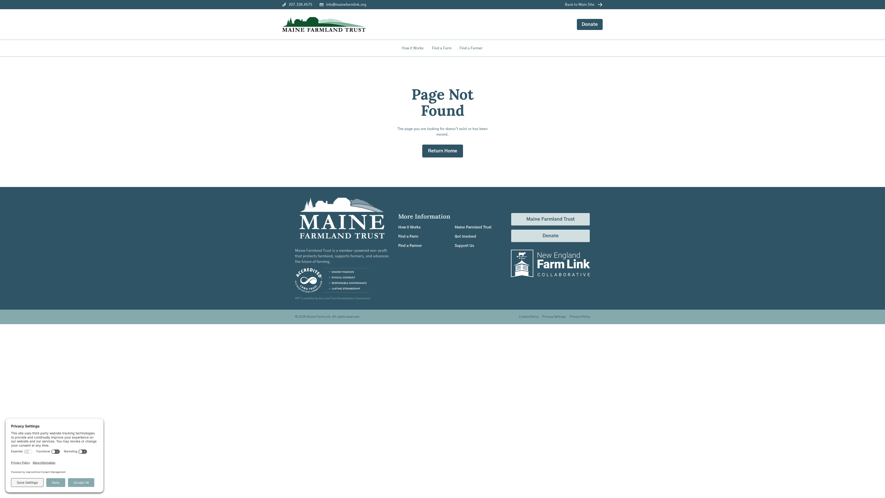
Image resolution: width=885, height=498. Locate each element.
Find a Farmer (410, 246)
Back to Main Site (579, 4)
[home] (323, 24)
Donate (590, 24)
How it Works (413, 48)
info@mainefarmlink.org (346, 4)
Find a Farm (408, 236)
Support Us (464, 246)
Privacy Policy (580, 316)
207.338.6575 (300, 4)
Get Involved (465, 236)
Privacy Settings (554, 316)
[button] (442, 48)
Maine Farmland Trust (473, 227)
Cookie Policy (529, 316)
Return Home (442, 151)
